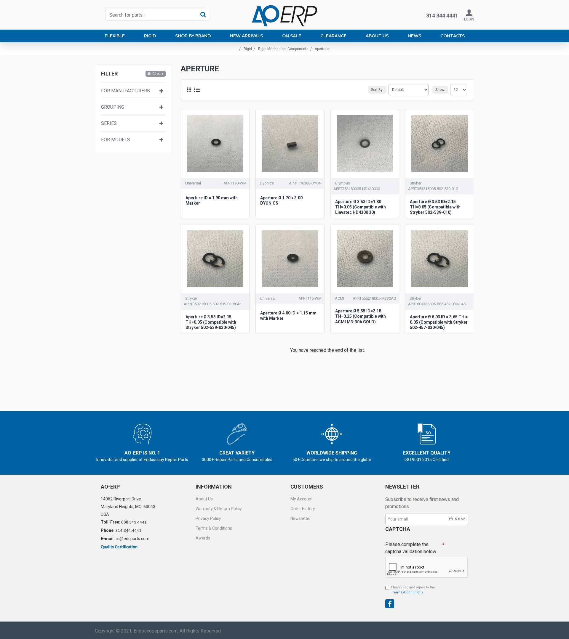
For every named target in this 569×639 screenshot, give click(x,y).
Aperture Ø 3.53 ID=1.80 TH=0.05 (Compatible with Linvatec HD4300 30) (360, 207)
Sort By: (377, 90)
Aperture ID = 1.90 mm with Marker (212, 200)
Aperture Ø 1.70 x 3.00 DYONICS (281, 200)
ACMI (339, 298)
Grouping (112, 107)
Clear (158, 74)
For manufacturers (125, 91)
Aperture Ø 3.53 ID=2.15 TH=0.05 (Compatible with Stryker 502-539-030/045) (211, 322)
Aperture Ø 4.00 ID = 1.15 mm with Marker (288, 316)
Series (109, 123)
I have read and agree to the (413, 589)
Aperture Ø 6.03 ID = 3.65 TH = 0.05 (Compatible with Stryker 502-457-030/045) (439, 322)
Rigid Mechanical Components (283, 49)
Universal (193, 183)
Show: (440, 90)
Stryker (415, 183)
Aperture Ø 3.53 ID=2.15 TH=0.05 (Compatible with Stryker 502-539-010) (435, 207)
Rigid (248, 49)
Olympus (342, 183)
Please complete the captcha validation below (410, 548)
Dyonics (267, 183)
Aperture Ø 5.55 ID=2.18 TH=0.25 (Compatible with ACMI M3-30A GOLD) (360, 316)
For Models (115, 140)
